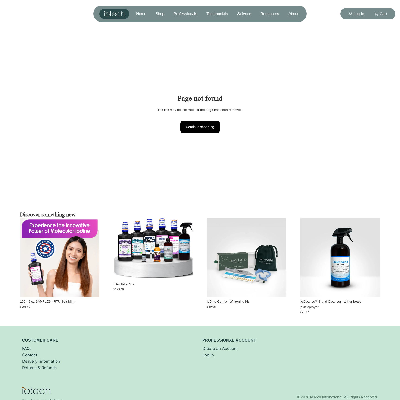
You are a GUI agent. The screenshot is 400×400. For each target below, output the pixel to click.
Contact (29, 354)
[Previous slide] (120, 248)
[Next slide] (186, 248)
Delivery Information (41, 361)
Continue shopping (200, 127)
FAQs (27, 348)
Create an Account (220, 348)
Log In (208, 354)
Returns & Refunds (39, 367)
